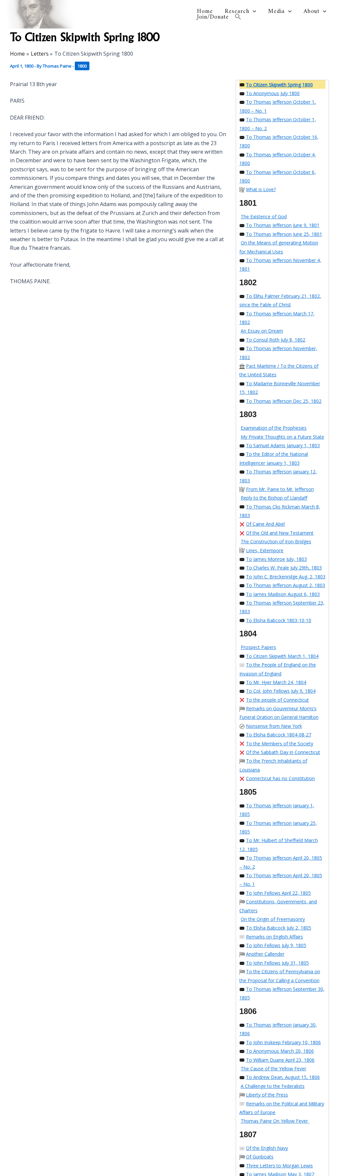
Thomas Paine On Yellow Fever (275, 1121)
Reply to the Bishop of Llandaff (274, 498)
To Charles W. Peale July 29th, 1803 (284, 567)
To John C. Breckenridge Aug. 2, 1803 (285, 576)
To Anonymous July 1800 (273, 93)
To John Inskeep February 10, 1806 (283, 1042)
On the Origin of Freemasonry (273, 919)
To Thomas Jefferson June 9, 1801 (282, 225)
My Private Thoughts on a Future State (282, 437)
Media (276, 11)
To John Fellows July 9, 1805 (276, 945)
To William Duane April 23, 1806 (280, 1060)
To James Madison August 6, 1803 (283, 594)
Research (237, 11)
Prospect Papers (258, 647)
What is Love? (261, 189)
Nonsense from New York (274, 726)
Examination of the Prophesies (274, 428)
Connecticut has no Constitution (280, 778)
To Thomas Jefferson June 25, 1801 (284, 234)
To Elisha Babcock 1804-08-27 (278, 734)
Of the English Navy (267, 1148)
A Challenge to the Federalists (273, 1086)
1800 (82, 66)
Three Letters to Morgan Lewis (279, 1165)
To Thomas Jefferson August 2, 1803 (285, 585)
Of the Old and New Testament (280, 533)
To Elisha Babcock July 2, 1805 (278, 928)
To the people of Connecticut (277, 700)
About (311, 11)
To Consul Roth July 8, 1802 (275, 340)
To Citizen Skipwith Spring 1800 (279, 84)
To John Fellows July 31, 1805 (277, 963)
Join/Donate (213, 17)
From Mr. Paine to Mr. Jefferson (280, 489)
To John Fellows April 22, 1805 (278, 893)
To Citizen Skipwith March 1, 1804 (282, 656)
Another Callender (265, 954)
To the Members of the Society (279, 743)
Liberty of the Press (267, 1095)
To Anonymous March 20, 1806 (280, 1051)
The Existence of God (264, 216)
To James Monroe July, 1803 (276, 559)
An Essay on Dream (262, 331)
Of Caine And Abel (265, 524)
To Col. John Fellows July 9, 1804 (280, 691)
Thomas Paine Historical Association (130, 14)
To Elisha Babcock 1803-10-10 (278, 620)
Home (205, 11)
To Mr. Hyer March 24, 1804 (276, 682)
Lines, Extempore (264, 550)
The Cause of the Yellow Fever (273, 1068)
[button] (252, 11)
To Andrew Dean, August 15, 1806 (283, 1077)
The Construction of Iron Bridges (276, 541)
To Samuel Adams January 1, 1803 (283, 445)
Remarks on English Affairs (274, 937)
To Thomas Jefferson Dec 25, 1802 (283, 401)
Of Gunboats (259, 1156)
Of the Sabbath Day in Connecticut (283, 752)
